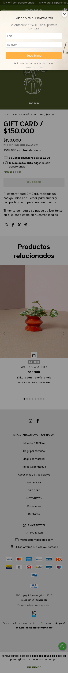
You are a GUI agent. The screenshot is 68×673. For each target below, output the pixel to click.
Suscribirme (34, 55)
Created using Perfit (34, 67)
